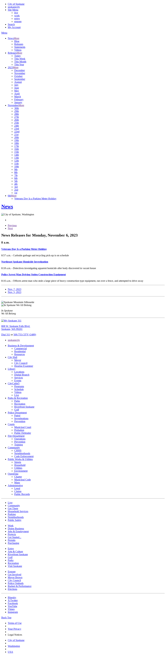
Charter (18, 476)
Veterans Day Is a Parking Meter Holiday (35, 198)
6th (16, 178)
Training (18, 444)
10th (16, 166)
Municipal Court (22, 427)
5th (16, 181)
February (19, 99)
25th (16, 122)
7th (16, 175)
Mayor (17, 360)
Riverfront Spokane (24, 406)
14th (16, 154)
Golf (16, 409)
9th (16, 169)
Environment (21, 470)
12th (16, 160)
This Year (19, 64)
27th (16, 117)
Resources (19, 354)
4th (16, 184)
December (19, 70)
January (18, 102)
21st (16, 134)
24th (16, 125)
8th (16, 172)
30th (16, 108)
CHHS (17, 450)
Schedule (19, 389)
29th (16, 111)
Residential (20, 351)
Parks (17, 401)
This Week (19, 58)
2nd (16, 189)
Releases (18, 44)
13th (16, 157)
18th (16, 143)
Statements (19, 47)
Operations (19, 438)
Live (16, 395)
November (19, 73)
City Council (20, 363)
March (17, 96)
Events (17, 380)
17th (16, 146)
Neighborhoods (22, 453)
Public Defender (22, 433)
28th (16, 114)
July (16, 85)
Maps (17, 482)
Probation (19, 430)
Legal (17, 488)
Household (19, 465)
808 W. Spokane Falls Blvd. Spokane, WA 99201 (15, 327)
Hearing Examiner (23, 366)
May (16, 90)
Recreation (19, 403)
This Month (20, 61)
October (18, 76)
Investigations (21, 418)
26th (16, 120)
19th (16, 140)
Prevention (19, 421)
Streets (17, 462)
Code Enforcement (24, 456)
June (16, 87)
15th (16, 152)
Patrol (17, 415)
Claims (17, 491)
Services (18, 377)
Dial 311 (5, 334)
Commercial (20, 348)
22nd (16, 131)
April (17, 93)
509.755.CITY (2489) (24, 334)
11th (16, 163)
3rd (16, 187)
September (19, 79)
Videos (17, 50)
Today (17, 55)
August (18, 82)
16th (16, 149)
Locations (19, 371)
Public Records (22, 494)
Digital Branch (21, 374)
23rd (16, 128)
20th (16, 137)
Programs (19, 386)
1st (15, 192)
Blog (16, 41)
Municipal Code (22, 479)
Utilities (18, 468)
